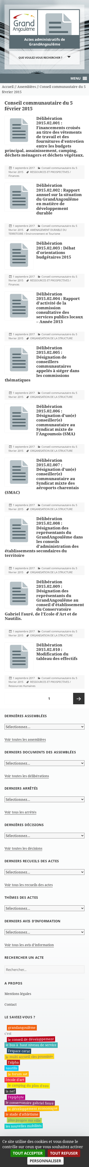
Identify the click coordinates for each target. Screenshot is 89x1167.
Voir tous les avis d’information (29, 945)
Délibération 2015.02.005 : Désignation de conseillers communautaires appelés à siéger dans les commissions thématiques (42, 364)
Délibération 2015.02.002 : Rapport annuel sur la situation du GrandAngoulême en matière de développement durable (59, 199)
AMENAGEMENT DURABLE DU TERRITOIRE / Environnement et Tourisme (37, 232)
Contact (11, 1004)
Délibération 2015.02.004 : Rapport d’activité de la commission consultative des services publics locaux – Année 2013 (59, 307)
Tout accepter (28, 1153)
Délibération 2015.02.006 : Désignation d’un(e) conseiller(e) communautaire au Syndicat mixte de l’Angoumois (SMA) (56, 420)
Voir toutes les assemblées (25, 739)
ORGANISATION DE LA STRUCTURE (51, 338)
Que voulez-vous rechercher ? (40, 57)
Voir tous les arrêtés (20, 812)
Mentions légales (18, 993)
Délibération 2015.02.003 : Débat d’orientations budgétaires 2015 (55, 250)
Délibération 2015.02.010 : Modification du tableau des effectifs (56, 651)
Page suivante (78, 698)
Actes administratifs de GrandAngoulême (44, 41)
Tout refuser (64, 1153)
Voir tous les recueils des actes (29, 885)
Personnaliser (45, 1160)
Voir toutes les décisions (23, 848)
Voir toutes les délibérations (27, 776)
